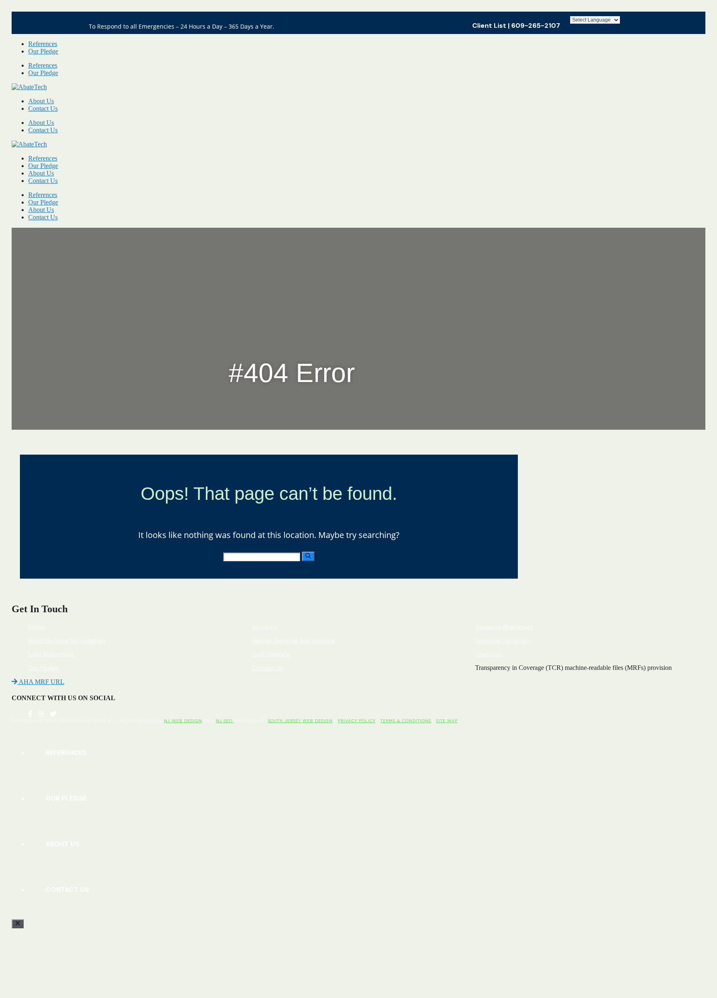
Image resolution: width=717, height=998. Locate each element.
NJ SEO (225, 720)
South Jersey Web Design (300, 720)
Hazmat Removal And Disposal (293, 640)
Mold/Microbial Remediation (66, 640)
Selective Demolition (503, 640)
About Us (41, 101)
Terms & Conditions (405, 720)
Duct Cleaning (271, 654)
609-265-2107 (535, 25)
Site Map (447, 720)
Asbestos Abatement (504, 626)
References (42, 43)
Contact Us (43, 108)
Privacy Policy (357, 720)
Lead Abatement (51, 654)
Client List (489, 25)
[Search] (308, 556)
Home (36, 626)
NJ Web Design (183, 720)
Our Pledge (43, 51)
